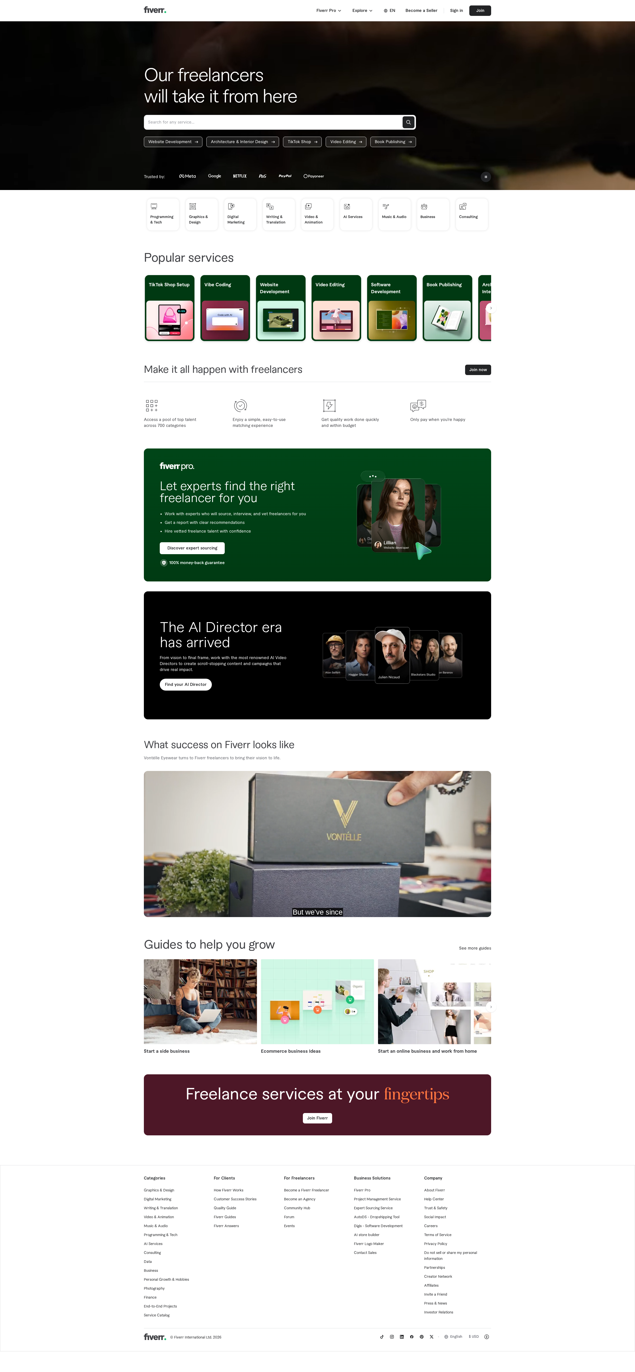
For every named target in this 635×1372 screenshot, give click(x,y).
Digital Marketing (157, 1199)
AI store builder (367, 1235)
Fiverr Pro (362, 1190)
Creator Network (438, 1276)
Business (151, 1271)
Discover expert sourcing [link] (192, 548)
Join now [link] (478, 370)
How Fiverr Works (228, 1190)
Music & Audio (156, 1226)
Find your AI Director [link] (186, 685)
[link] (173, 142)
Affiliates (431, 1285)
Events (289, 1226)
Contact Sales (365, 1253)
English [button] (456, 1337)
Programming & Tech (160, 1235)
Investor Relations (438, 1312)
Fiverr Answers (226, 1226)
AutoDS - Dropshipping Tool (376, 1217)
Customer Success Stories (235, 1199)
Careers (431, 1226)
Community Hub (297, 1208)
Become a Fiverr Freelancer (306, 1190)
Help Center (434, 1199)
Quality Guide (225, 1208)
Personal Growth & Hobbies (166, 1279)
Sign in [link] (456, 11)
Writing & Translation (161, 1208)
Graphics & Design (159, 1190)
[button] (329, 10)
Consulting (152, 1253)
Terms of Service (437, 1235)
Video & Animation (159, 1217)
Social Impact (435, 1217)
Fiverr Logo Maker (369, 1244)
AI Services (153, 1244)
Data (148, 1262)
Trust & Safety (435, 1208)
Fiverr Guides (225, 1217)
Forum (289, 1217)
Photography (154, 1288)
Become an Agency (300, 1199)
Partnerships (434, 1268)
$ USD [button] (474, 1337)
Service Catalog (156, 1315)
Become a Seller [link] (422, 11)
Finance (150, 1297)
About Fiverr (434, 1190)
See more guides (475, 948)
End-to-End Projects (160, 1306)
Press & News (435, 1303)
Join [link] (480, 11)
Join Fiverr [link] (317, 1118)
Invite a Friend (435, 1294)
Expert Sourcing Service (373, 1208)
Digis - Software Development (378, 1226)
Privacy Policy (435, 1244)
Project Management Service (377, 1199)
